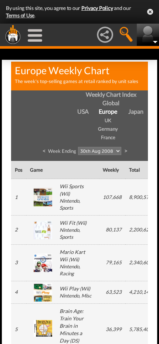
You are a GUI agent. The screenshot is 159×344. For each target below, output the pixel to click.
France (108, 137)
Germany (108, 129)
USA (83, 111)
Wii (64, 194)
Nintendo (69, 201)
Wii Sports (72, 186)
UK (108, 120)
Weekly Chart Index (111, 94)
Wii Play (69, 288)
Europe (108, 111)
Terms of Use (20, 15)
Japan (135, 111)
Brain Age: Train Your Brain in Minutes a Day (72, 326)
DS (74, 341)
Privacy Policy (97, 8)
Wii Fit (67, 223)
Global (110, 102)
